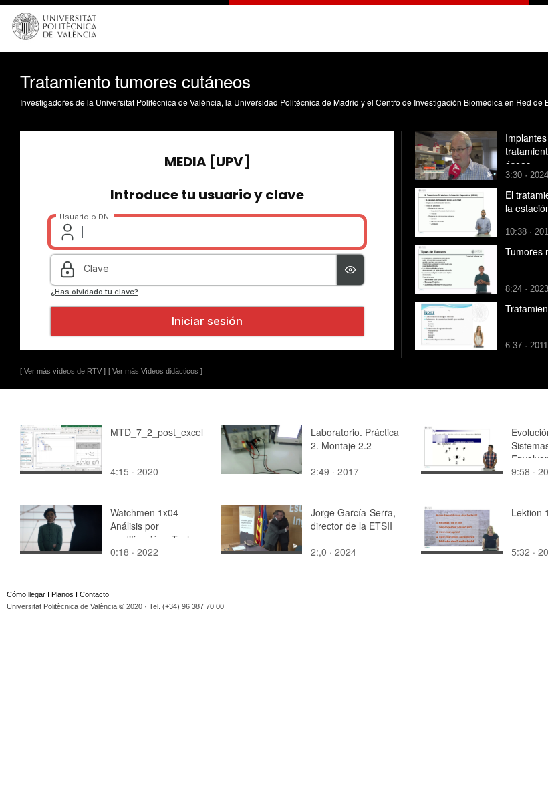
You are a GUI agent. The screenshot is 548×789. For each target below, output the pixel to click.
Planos (62, 594)
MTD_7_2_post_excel (156, 432)
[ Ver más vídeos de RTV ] (63, 371)
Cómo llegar (26, 594)
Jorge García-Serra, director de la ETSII (353, 518)
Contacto (94, 594)
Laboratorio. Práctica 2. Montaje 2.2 (355, 438)
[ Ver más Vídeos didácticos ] (155, 371)
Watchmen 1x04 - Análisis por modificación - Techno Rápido (156, 532)
